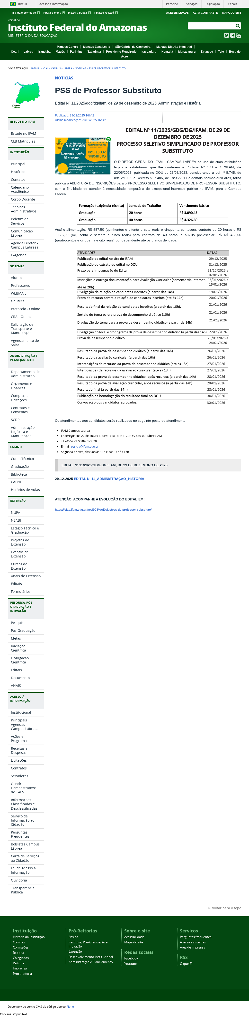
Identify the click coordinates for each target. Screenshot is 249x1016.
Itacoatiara (149, 51)
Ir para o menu (53, 12)
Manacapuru (187, 51)
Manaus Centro (67, 46)
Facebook (232, 35)
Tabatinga (94, 51)
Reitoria (18, 953)
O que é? (186, 964)
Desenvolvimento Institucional (91, 957)
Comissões (20, 947)
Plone (70, 1006)
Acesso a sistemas (193, 942)
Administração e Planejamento (91, 962)
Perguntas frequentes (195, 937)
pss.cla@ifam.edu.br (84, 446)
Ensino (73, 937)
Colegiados (21, 958)
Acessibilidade (177, 12)
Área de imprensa (192, 947)
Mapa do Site (231, 12)
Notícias (80, 68)
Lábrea (28, 51)
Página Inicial (39, 68)
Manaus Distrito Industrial (174, 46)
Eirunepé (207, 51)
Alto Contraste (205, 12)
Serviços (191, 4)
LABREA (67, 68)
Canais (232, 4)
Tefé (221, 51)
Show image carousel (100, 139)
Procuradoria (22, 974)
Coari (14, 51)
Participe (172, 4)
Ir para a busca (79, 12)
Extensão (75, 951)
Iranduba (44, 51)
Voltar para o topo (226, 908)
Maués (60, 51)
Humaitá (167, 51)
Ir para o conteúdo (25, 12)
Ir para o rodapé (105, 12)
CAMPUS (56, 68)
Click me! (14, 1014)
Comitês (19, 942)
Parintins (76, 51)
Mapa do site (133, 942)
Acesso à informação (53, 4)
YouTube (238, 35)
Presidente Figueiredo (121, 51)
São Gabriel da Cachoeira (133, 46)
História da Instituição (29, 937)
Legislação (212, 4)
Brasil (22, 4)
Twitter (226, 35)
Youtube (130, 964)
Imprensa (20, 968)
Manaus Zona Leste (96, 46)
